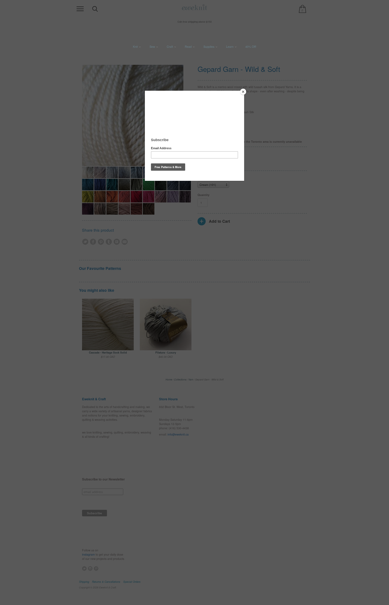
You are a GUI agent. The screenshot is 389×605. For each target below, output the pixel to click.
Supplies (209, 47)
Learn (230, 47)
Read (188, 47)
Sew (153, 47)
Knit (136, 47)
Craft (170, 47)
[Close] (243, 92)
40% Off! (250, 47)
